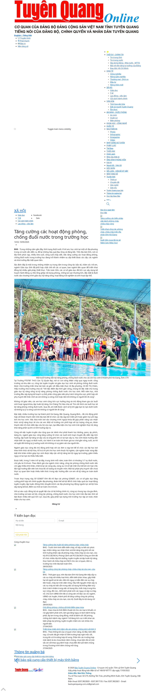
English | (18, 35)
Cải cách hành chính (25, 221)
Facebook (37, 215)
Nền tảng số (23, 46)
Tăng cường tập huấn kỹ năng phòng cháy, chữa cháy (66, 544)
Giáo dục (21, 215)
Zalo (38, 218)
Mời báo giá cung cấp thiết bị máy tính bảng (46, 659)
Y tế (19, 218)
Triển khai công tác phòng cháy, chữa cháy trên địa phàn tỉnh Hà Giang (111, 232)
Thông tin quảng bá (29, 652)
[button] (124, 200)
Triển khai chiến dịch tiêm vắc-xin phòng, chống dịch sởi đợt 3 (69, 629)
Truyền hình (25, 38)
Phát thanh (24, 41)
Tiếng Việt (27, 35)
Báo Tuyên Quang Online (85, 667)
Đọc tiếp (103, 213)
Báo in (23, 43)
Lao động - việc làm (25, 224)
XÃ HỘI (20, 211)
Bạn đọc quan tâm (107, 210)
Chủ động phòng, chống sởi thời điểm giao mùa (63, 607)
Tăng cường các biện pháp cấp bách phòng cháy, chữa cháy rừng (111, 221)
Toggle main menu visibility (59, 129)
